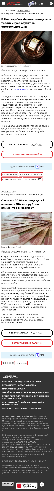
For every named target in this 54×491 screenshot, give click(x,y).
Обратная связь (27, 385)
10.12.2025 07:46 (8, 11)
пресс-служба (20, 89)
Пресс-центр (9, 385)
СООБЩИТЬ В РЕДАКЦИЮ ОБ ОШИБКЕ (21, 408)
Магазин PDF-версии (13, 389)
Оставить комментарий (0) (27, 154)
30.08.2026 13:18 (8, 192)
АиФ (19, 247)
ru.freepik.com (24, 66)
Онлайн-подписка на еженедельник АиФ (25, 392)
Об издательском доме (27, 381)
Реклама (7, 381)
